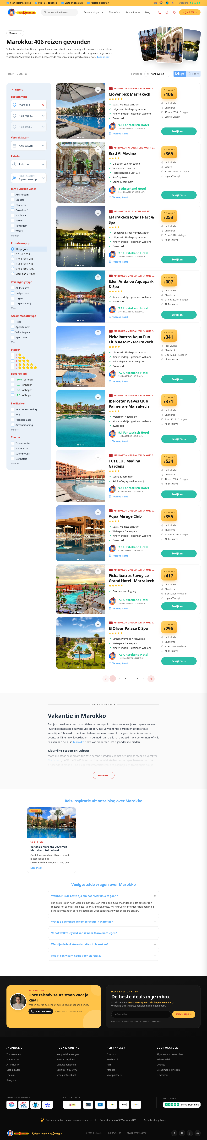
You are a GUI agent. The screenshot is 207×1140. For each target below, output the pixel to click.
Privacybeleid (164, 1059)
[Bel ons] (159, 12)
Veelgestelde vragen (68, 1054)
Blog (147, 12)
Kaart (195, 74)
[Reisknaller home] (21, 12)
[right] (151, 678)
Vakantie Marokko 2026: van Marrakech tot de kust (48, 848)
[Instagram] (182, 1133)
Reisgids (11, 1080)
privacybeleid (155, 1021)
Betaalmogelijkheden (168, 1069)
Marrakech (54, 760)
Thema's (113, 12)
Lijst (181, 74)
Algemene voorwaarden (170, 1054)
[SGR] (161, 3)
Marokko (13, 33)
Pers (109, 1064)
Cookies (161, 1064)
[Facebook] (174, 1133)
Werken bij (112, 1059)
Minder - (15, 235)
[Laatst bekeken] (167, 12)
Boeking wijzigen (66, 1059)
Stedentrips (12, 1059)
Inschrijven (183, 1014)
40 (138, 678)
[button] (42, 104)
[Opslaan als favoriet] (98, 90)
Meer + (15, 308)
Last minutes (133, 12)
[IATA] (173, 3)
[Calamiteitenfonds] (167, 3)
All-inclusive (13, 1064)
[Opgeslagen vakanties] (174, 12)
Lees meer (103, 56)
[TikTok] (190, 1133)
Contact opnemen (66, 1064)
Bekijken (179, 131)
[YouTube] (198, 1133)
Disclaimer (162, 1075)
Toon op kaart (120, 133)
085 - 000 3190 (43, 1011)
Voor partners (114, 1075)
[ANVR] (155, 3)
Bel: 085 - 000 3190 (67, 1069)
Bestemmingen (92, 12)
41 (144, 678)
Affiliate (111, 1069)
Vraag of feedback (66, 1075)
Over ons (111, 1054)
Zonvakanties (13, 1054)
